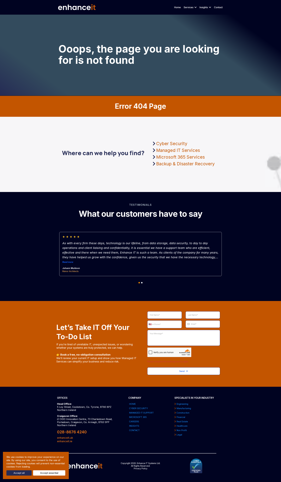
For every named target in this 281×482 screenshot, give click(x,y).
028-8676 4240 (72, 432)
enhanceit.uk (65, 437)
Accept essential (49, 472)
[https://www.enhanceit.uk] (77, 7)
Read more (67, 262)
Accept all (19, 472)
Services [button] (189, 7)
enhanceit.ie (64, 441)
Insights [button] (203, 7)
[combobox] (151, 324)
